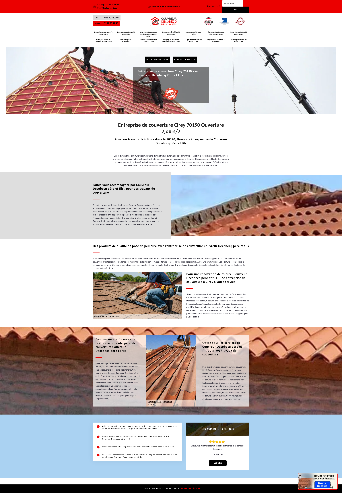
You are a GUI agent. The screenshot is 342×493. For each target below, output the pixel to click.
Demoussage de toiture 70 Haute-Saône (126, 33)
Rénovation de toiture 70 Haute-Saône (238, 33)
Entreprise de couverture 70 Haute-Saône (103, 33)
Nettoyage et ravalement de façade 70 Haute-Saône (171, 41)
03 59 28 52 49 (111, 18)
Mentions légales (190, 489)
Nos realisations (155, 60)
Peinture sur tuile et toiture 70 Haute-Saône (148, 41)
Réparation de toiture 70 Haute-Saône (194, 41)
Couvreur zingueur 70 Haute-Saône (126, 41)
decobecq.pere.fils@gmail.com (166, 6)
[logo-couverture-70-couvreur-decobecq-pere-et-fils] (164, 21)
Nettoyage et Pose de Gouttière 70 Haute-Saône (103, 41)
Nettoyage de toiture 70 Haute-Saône (238, 41)
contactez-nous (183, 60)
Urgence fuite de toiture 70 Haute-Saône (216, 41)
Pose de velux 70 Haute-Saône (194, 33)
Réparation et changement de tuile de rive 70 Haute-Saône (148, 34)
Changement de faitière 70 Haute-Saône (171, 33)
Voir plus (218, 463)
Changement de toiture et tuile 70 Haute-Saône (216, 33)
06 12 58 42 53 (111, 23)
